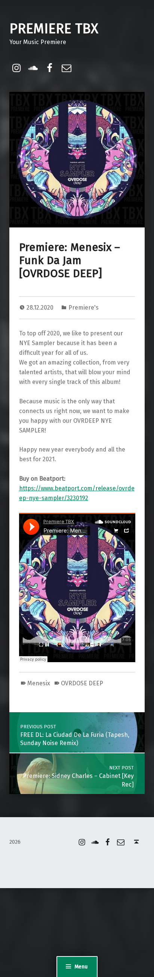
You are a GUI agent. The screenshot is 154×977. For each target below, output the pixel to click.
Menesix (38, 683)
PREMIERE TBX (53, 29)
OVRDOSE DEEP (82, 683)
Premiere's (83, 307)
